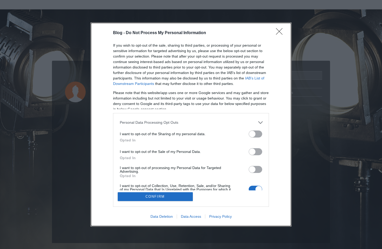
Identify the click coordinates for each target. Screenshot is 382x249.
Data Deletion (161, 216)
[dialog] (191, 124)
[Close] (281, 33)
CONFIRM (155, 196)
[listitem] (191, 122)
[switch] (255, 134)
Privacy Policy (220, 216)
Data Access (191, 216)
